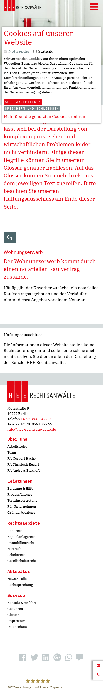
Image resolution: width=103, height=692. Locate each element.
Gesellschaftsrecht (22, 561)
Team (12, 452)
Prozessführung (20, 494)
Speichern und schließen (32, 108)
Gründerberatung (21, 512)
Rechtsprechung (20, 585)
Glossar (13, 615)
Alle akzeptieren (23, 102)
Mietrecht (15, 549)
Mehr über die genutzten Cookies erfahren (44, 116)
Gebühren (15, 609)
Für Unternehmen (22, 506)
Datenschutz (17, 627)
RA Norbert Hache (22, 458)
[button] (23, 657)
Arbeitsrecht (17, 555)
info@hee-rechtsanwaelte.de (32, 429)
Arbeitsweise (17, 446)
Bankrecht (16, 531)
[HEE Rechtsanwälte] (22, 6)
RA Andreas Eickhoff (24, 470)
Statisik (45, 51)
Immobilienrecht (21, 543)
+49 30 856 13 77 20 (36, 419)
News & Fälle (17, 579)
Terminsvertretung (23, 500)
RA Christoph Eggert (23, 464)
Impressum (17, 621)
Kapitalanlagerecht (22, 537)
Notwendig (19, 51)
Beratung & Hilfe (20, 488)
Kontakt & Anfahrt (22, 603)
